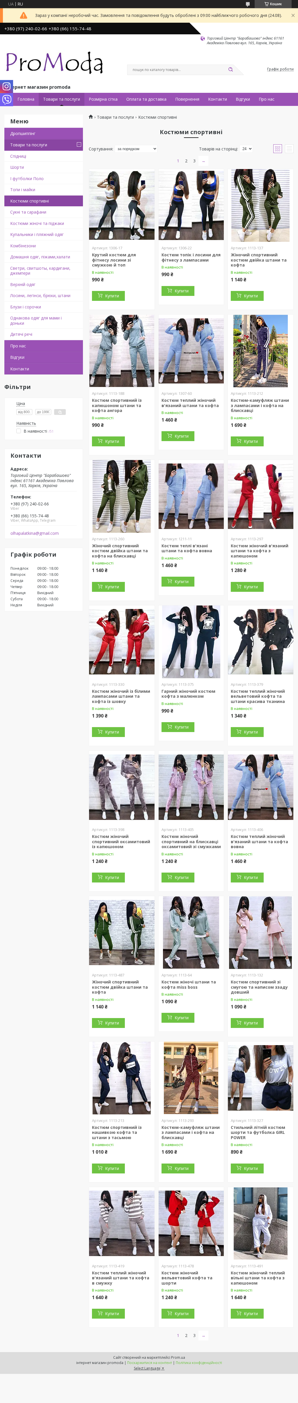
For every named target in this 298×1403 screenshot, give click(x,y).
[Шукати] (230, 70)
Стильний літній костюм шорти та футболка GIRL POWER (258, 1132)
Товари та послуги (61, 99)
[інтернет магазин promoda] (55, 64)
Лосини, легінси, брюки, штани (40, 295)
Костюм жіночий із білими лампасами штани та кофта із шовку (121, 696)
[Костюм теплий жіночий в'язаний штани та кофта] (191, 351)
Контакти (217, 99)
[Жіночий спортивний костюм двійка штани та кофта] (260, 205)
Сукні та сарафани (28, 212)
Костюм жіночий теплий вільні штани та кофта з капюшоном (258, 1278)
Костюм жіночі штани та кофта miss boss (189, 984)
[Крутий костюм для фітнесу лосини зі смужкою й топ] (122, 205)
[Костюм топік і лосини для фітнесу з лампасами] (191, 205)
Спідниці (18, 156)
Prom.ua (178, 1357)
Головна (25, 99)
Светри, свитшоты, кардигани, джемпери (40, 270)
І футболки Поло (27, 178)
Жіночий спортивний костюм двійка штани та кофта (259, 260)
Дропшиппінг (23, 133)
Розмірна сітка (103, 99)
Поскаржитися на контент (149, 1362)
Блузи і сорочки (25, 307)
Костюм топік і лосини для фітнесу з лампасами (191, 257)
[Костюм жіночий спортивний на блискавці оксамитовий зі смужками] (191, 787)
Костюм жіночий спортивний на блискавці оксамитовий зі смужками (191, 841)
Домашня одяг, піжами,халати (40, 257)
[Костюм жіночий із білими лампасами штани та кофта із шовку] (122, 641)
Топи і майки (22, 189)
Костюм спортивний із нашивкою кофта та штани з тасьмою (117, 1132)
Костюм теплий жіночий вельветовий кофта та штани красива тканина (258, 696)
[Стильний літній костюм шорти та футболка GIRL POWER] (260, 1078)
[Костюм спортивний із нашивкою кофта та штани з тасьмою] (122, 1078)
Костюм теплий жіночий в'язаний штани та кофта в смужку (120, 1278)
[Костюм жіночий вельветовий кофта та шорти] (191, 1223)
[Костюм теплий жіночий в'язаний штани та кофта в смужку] (122, 1223)
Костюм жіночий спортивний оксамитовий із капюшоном (121, 841)
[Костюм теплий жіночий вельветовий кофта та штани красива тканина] (260, 641)
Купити (112, 296)
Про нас (266, 99)
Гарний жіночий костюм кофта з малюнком (188, 693)
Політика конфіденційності (199, 1362)
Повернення (187, 99)
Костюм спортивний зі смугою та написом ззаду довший (259, 987)
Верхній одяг (23, 284)
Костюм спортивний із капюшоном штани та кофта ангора (117, 405)
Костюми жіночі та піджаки (37, 223)
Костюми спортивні (29, 201)
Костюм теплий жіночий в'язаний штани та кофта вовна (259, 841)
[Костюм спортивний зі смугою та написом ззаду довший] (260, 932)
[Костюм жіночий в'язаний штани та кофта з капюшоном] (260, 496)
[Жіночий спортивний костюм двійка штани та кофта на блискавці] (122, 496)
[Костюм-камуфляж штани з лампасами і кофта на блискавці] (260, 351)
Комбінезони (23, 245)
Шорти (17, 167)
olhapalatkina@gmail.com (34, 533)
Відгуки (243, 99)
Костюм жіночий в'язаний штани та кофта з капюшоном (259, 551)
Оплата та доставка (146, 99)
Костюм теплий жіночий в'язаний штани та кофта (190, 402)
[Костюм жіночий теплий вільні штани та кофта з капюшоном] (260, 1223)
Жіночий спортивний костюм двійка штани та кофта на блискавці (120, 551)
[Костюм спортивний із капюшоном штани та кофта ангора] (122, 351)
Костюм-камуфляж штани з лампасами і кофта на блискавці (260, 405)
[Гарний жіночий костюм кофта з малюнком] (191, 641)
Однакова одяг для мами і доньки (36, 320)
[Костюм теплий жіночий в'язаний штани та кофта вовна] (260, 787)
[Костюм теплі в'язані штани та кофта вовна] (191, 496)
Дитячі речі (21, 334)
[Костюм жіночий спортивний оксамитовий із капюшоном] (122, 787)
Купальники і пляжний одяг (37, 234)
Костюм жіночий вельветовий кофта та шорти (187, 1278)
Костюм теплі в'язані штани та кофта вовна (187, 548)
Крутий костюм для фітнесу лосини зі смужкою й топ (114, 260)
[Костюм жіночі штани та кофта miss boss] (191, 932)
